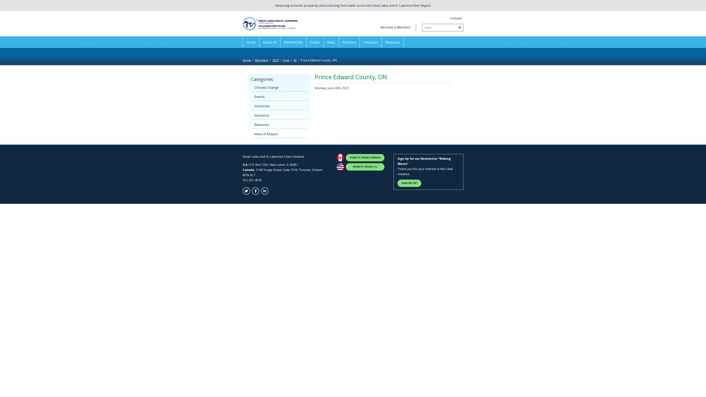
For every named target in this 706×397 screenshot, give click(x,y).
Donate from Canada (365, 157)
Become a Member (395, 27)
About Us (270, 42)
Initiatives (370, 42)
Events (315, 42)
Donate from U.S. (365, 166)
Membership (293, 42)
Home (251, 42)
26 (295, 60)
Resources (392, 42)
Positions (349, 42)
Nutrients (261, 115)
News (331, 42)
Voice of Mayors (266, 134)
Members (261, 60)
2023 (275, 60)
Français (456, 18)
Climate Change (266, 87)
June (286, 60)
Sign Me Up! (409, 183)
